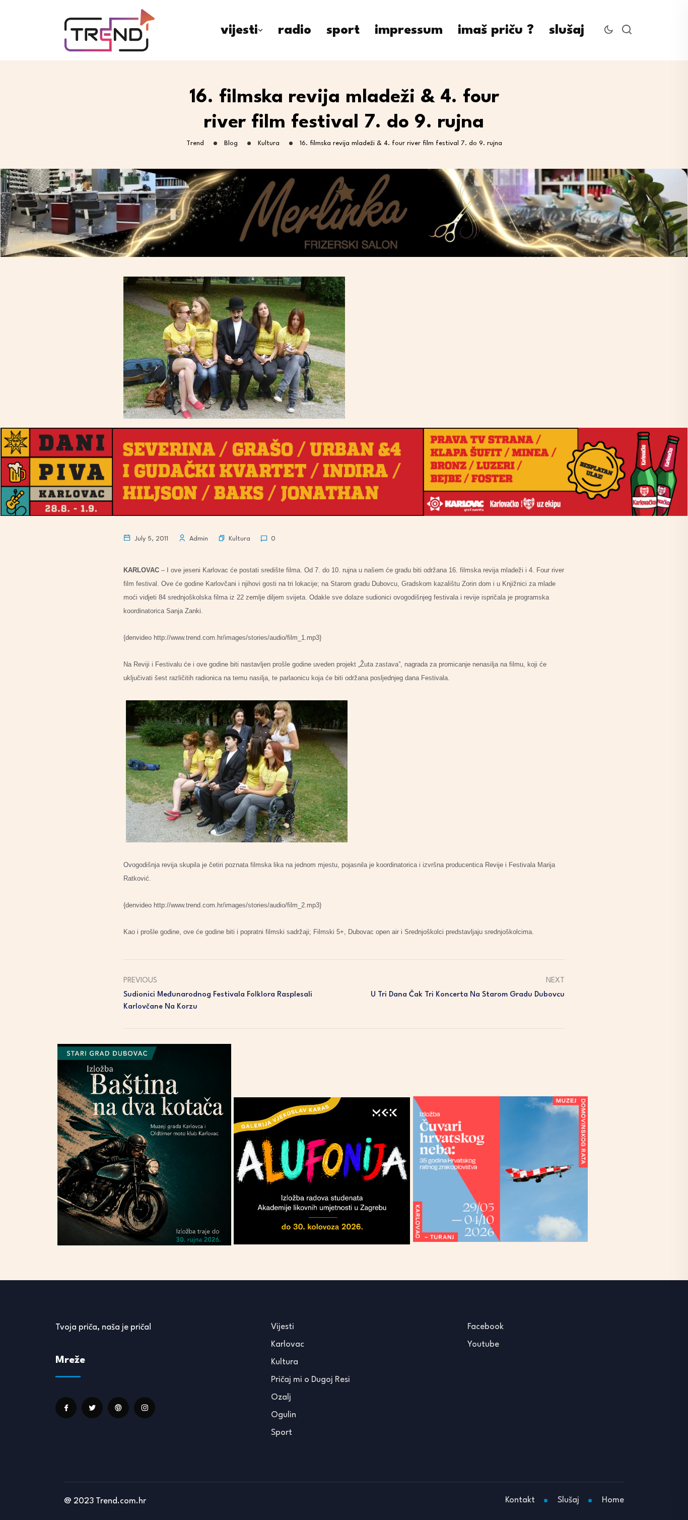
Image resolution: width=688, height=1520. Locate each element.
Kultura (239, 539)
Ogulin (283, 1415)
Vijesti (282, 1327)
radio (294, 30)
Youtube (483, 1344)
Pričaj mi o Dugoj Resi (310, 1379)
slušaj (566, 30)
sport (343, 30)
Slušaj (568, 1500)
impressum (409, 30)
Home (613, 1500)
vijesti (239, 30)
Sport (281, 1432)
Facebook (485, 1327)
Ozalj (281, 1397)
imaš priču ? (496, 30)
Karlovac (287, 1344)
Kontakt (520, 1500)
